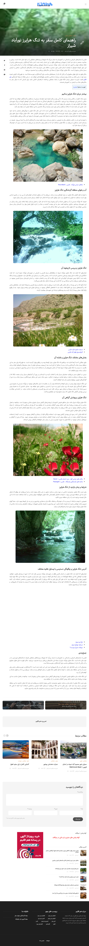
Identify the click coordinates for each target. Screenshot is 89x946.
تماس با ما (41, 941)
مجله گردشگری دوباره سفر (21, 916)
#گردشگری (48, 924)
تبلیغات (48, 941)
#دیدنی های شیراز (41, 918)
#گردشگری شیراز (40, 924)
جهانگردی (67, 704)
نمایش (75, 87)
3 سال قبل (67, 51)
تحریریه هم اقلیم (72, 51)
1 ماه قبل (77, 863)
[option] (15, 754)
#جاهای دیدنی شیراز (41, 916)
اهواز (28, 761)
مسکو (60, 704)
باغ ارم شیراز (79, 642)
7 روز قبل (77, 855)
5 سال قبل (77, 771)
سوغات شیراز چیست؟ (76, 647)
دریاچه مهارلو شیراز (77, 645)
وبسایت (30, 809)
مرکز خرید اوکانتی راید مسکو (69, 706)
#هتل (54, 924)
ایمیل (55, 809)
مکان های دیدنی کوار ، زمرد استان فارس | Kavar (68, 479)
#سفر (37, 921)
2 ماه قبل (77, 871)
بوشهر (56, 761)
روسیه (63, 704)
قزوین (81, 761)
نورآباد (74, 36)
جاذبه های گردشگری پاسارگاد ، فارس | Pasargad (68, 481)
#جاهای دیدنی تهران (51, 916)
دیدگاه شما (80, 792)
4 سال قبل (20, 768)
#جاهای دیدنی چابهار (51, 918)
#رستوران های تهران (44, 921)
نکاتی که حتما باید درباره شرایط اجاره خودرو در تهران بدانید (28, 706)
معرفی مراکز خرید (73, 704)
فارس (66, 36)
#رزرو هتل (53, 921)
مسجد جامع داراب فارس (75, 349)
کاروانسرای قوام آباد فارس (75, 352)
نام (82, 809)
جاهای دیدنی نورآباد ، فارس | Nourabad (70, 184)
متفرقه (40, 703)
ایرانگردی (70, 36)
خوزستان (20, 761)
